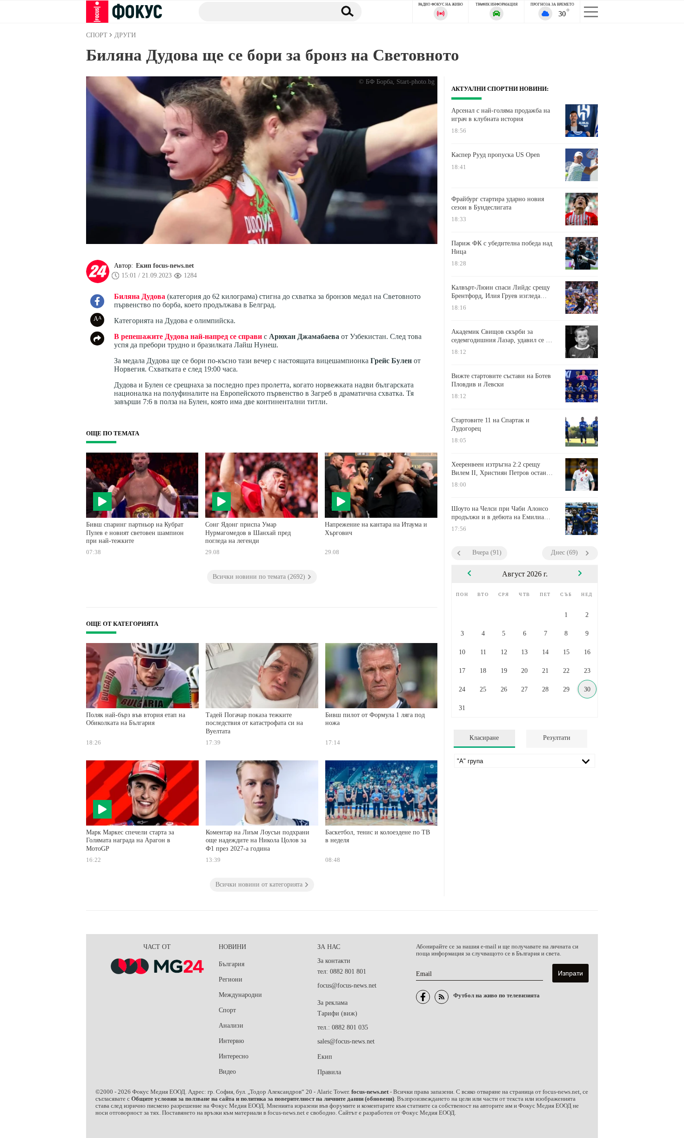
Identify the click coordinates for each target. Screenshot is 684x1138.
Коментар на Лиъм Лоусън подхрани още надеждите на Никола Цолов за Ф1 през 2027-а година (257, 840)
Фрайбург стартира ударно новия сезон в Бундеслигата (497, 203)
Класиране (484, 737)
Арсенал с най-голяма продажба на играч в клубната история (500, 114)
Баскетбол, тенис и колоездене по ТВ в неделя (377, 836)
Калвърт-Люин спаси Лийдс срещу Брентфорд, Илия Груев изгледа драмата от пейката (500, 292)
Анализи (231, 1025)
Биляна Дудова (139, 296)
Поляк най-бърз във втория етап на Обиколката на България (135, 719)
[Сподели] (97, 338)
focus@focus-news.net (346, 985)
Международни (240, 994)
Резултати (556, 737)
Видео (227, 1071)
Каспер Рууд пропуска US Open (495, 154)
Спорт (227, 1010)
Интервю (231, 1040)
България (231, 964)
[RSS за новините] (442, 997)
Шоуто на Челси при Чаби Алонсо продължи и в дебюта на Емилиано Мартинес (501, 513)
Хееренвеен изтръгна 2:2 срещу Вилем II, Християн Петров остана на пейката (500, 469)
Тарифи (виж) (337, 1013)
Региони (230, 979)
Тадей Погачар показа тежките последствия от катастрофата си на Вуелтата (254, 723)
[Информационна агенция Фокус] (423, 997)
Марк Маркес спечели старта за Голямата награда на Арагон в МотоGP (130, 840)
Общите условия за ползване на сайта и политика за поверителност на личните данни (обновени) (262, 1099)
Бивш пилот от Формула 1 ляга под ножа (375, 719)
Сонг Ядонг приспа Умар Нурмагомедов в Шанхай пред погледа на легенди (248, 532)
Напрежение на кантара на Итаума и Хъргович (376, 528)
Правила (329, 1072)
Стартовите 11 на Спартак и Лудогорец (490, 424)
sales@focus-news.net (346, 1041)
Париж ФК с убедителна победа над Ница (501, 247)
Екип (324, 1056)
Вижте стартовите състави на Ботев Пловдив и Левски (501, 380)
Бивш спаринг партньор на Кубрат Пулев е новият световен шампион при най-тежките (135, 532)
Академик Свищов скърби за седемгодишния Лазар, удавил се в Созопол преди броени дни (500, 336)
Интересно (233, 1056)
